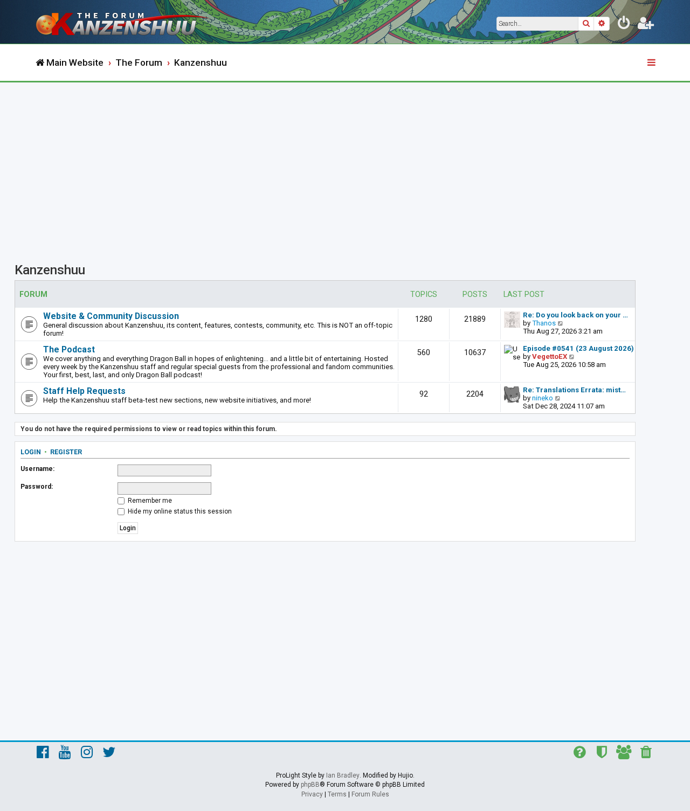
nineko (542, 398)
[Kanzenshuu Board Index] (123, 21)
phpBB (310, 784)
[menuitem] (624, 24)
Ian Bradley (343, 775)
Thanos (544, 323)
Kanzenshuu (50, 270)
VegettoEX (549, 356)
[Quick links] (652, 63)
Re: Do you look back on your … (575, 315)
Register (66, 452)
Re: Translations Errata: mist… (574, 390)
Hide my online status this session (179, 511)
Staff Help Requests (84, 391)
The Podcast (69, 349)
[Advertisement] (345, 163)
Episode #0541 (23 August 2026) (578, 348)
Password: (36, 486)
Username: (37, 469)
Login (30, 452)
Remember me (149, 500)
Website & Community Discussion (111, 316)
